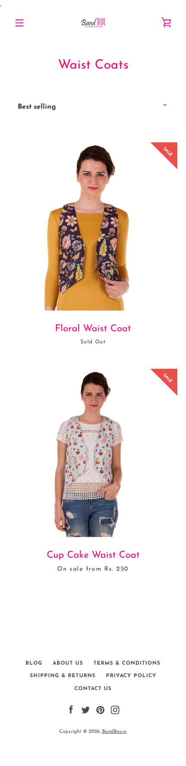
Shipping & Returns (63, 675)
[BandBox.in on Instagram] (115, 709)
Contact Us (93, 688)
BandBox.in (114, 731)
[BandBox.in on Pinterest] (100, 709)
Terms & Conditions (126, 663)
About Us (68, 663)
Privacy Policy (131, 675)
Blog (34, 663)
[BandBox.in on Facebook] (71, 709)
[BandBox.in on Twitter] (85, 709)
